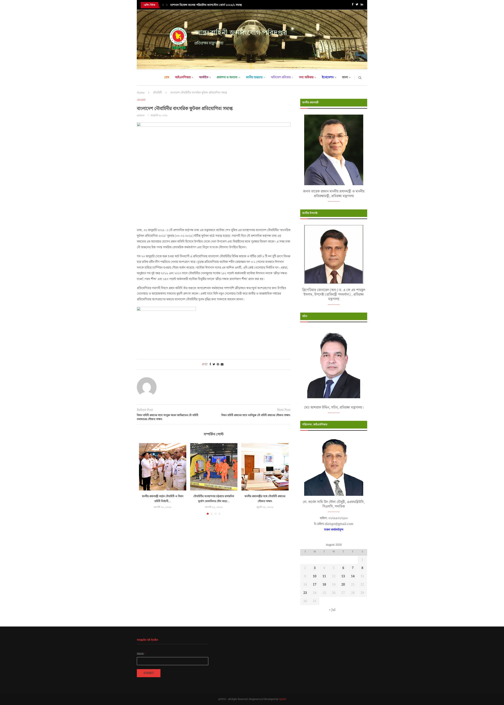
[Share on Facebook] (210, 364)
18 (324, 584)
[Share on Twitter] (214, 364)
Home (141, 93)
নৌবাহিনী (157, 93)
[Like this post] (206, 364)
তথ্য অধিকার (306, 77)
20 (343, 584)
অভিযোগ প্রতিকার (281, 77)
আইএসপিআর (183, 77)
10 (314, 576)
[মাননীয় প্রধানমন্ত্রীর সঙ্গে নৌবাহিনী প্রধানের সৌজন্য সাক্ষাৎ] (265, 466)
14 (353, 576)
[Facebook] (353, 5)
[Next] (167, 5)
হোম (166, 77)
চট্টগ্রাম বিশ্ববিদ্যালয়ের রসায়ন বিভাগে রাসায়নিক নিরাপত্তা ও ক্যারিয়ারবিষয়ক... (211, 6)
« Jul (332, 609)
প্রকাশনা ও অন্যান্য (227, 77)
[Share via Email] (222, 364)
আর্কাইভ (203, 77)
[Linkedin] (361, 5)
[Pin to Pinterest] (218, 364)
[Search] (360, 77)
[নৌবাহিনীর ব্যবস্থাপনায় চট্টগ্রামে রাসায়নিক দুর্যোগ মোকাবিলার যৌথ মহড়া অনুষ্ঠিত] (213, 466)
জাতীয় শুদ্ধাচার (254, 77)
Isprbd (282, 699)
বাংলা (345, 77)
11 (324, 576)
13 (343, 576)
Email (141, 654)
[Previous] (163, 5)
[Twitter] (357, 5)
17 (314, 584)
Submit (149, 673)
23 (305, 592)
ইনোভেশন (328, 77)
